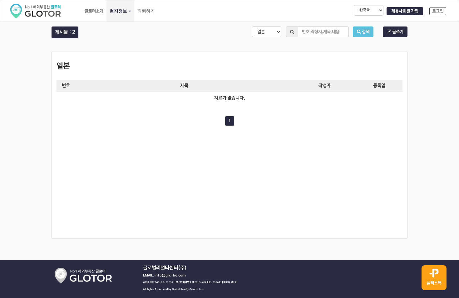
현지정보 (119, 10)
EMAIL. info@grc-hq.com (164, 275)
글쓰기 (397, 31)
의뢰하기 (146, 10)
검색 (365, 31)
